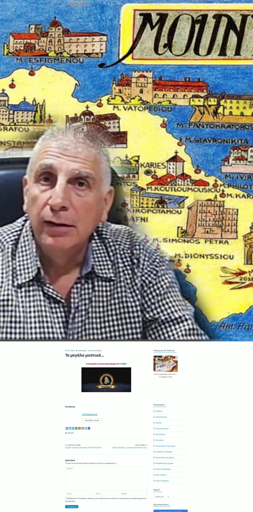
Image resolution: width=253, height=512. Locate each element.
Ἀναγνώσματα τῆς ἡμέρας (155, 4)
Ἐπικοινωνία (175, 4)
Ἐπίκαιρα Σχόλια (162, 428)
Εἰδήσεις (159, 411)
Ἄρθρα (121, 4)
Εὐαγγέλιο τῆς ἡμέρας (164, 452)
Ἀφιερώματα (160, 434)
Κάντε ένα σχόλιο (96, 350)
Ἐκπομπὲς (70, 433)
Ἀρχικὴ (112, 4)
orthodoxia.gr (82, 350)
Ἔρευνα (159, 423)
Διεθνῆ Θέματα (161, 417)
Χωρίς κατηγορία (162, 481)
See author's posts (92, 420)
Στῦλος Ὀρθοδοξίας (133, 4)
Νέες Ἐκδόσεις (161, 475)
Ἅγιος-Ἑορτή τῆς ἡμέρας (165, 457)
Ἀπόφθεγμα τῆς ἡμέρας (164, 463)
